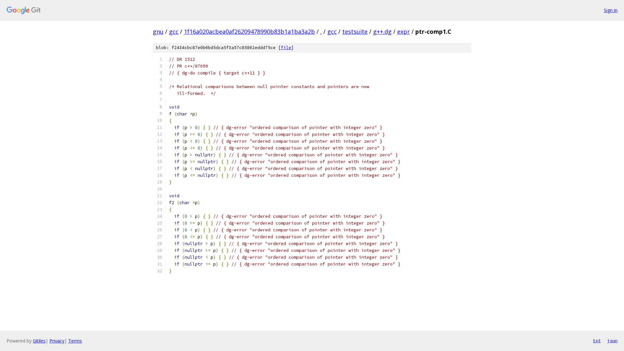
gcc (173, 31)
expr (403, 31)
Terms (75, 341)
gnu (158, 31)
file (286, 47)
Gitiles (39, 341)
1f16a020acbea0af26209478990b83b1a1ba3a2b (249, 31)
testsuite (355, 31)
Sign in (611, 10)
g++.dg (382, 31)
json (612, 341)
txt (597, 341)
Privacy (56, 341)
